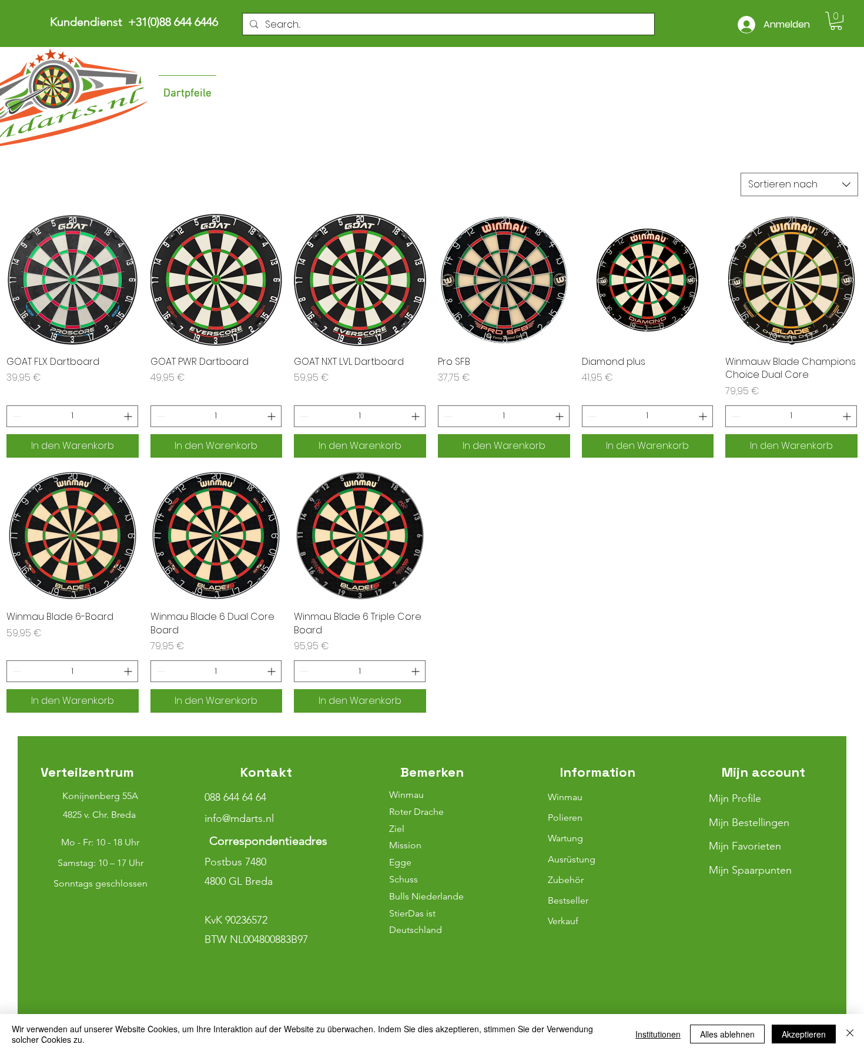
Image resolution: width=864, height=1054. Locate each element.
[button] (836, 21)
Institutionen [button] (658, 1034)
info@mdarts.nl (239, 818)
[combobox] (799, 184)
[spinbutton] (72, 416)
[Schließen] (850, 1034)
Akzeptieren (804, 1034)
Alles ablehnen (727, 1034)
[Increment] (129, 416)
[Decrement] (15, 416)
